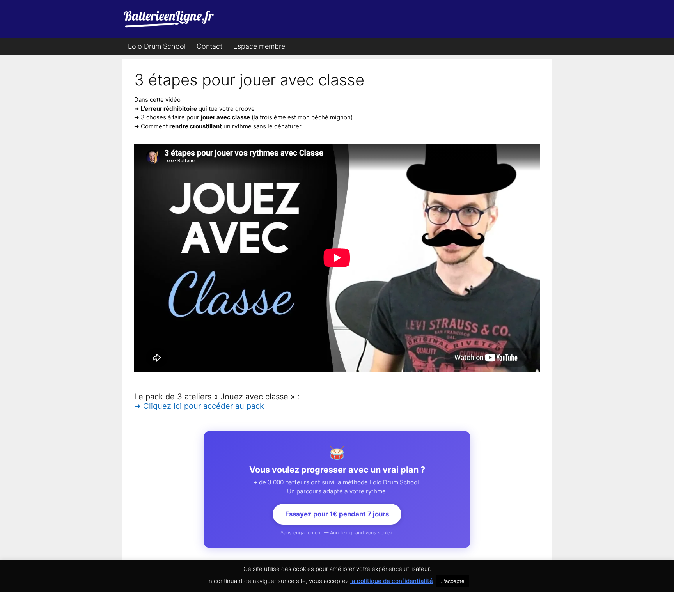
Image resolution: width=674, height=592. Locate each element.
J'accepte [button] (453, 581)
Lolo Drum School (157, 46)
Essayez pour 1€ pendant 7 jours (337, 514)
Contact (209, 46)
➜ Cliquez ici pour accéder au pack (199, 406)
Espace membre (259, 46)
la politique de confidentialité (391, 581)
